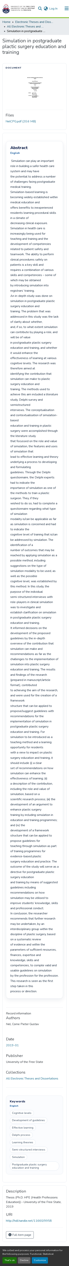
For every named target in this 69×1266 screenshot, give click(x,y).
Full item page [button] (21, 1235)
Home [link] (6, 22)
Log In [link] (53, 8)
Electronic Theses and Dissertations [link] (34, 22)
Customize (40, 1260)
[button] (18, 8)
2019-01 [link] (12, 1045)
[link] (34, 121)
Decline (24, 1260)
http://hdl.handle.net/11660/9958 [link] (29, 1221)
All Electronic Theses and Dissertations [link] (26, 26)
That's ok (10, 1260)
